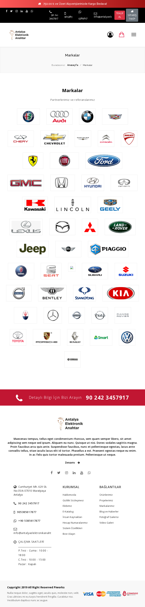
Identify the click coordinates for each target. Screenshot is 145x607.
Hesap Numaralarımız (75, 522)
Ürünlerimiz (106, 494)
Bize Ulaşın (69, 533)
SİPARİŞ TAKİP (132, 17)
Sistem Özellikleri (72, 528)
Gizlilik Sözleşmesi (73, 500)
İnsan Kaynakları (72, 517)
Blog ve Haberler (109, 511)
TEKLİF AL (119, 15)
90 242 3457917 (107, 397)
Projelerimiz (106, 500)
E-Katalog (68, 511)
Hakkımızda (69, 494)
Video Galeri (106, 522)
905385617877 (26, 512)
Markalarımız (106, 506)
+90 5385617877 (29, 520)
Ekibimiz (67, 506)
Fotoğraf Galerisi (109, 517)
